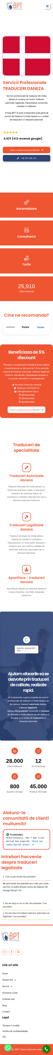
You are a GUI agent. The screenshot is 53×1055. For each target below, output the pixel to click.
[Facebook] (11, 952)
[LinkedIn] (18, 952)
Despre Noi (7, 980)
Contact (6, 1012)
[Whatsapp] (8, 1047)
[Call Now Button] (46, 1049)
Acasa (5, 974)
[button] (26, 897)
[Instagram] (4, 952)
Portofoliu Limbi (10, 993)
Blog (4, 1005)
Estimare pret (8, 999)
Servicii (5, 986)
